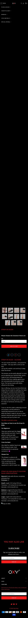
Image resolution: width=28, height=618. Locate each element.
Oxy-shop (15, 608)
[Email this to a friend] (19, 354)
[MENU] (0, 3)
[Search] (21, 3)
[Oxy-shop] (14, 3)
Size (2, 338)
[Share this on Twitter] (8, 354)
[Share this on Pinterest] (15, 354)
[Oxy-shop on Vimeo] (16, 604)
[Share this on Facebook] (11, 354)
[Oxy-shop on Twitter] (11, 604)
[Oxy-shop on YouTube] (14, 604)
